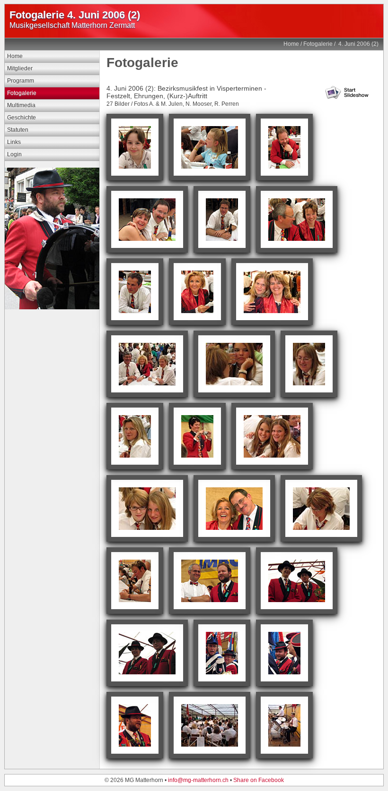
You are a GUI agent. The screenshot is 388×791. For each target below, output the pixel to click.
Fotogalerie (318, 44)
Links (14, 142)
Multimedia (21, 105)
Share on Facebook (258, 780)
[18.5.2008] (52, 307)
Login (14, 154)
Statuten (17, 130)
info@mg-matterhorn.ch (198, 780)
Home (291, 44)
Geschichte (21, 117)
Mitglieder (20, 68)
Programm (20, 80)
